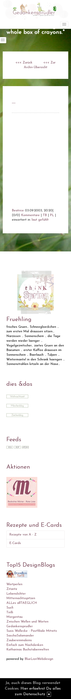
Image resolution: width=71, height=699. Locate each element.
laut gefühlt (40, 220)
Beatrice (18, 210)
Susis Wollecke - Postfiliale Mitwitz (31, 631)
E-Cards (15, 543)
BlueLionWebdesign (39, 659)
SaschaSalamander (20, 635)
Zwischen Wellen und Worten (27, 621)
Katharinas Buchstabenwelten (27, 649)
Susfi (9, 607)
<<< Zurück (23, 62)
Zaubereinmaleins (19, 640)
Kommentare (30, 215)
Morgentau (14, 617)
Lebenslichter (16, 593)
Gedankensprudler (19, 626)
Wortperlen (14, 584)
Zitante (11, 589)
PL (52, 215)
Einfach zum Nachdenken (24, 645)
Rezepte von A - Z (23, 534)
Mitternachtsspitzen (20, 598)
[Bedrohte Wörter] (21, 492)
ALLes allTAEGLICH (21, 603)
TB (45, 215)
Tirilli (9, 612)
